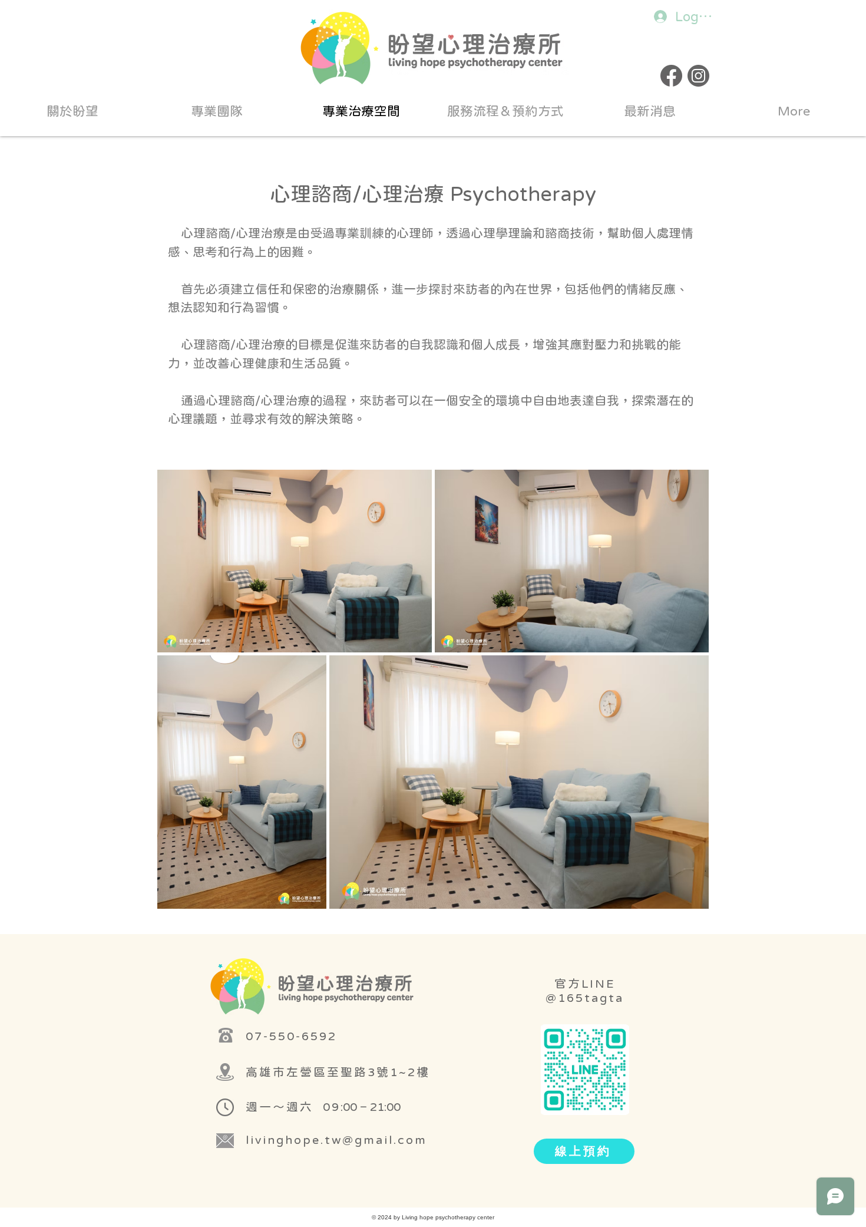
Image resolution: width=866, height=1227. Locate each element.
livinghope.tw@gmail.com (336, 1139)
